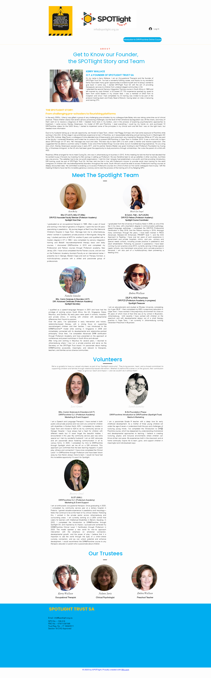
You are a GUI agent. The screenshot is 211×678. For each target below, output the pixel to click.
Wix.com (125, 669)
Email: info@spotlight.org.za (60, 618)
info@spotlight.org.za (106, 29)
